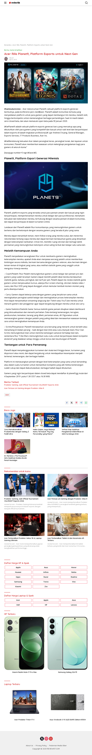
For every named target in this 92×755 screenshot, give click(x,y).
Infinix (46, 572)
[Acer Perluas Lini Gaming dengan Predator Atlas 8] (67, 485)
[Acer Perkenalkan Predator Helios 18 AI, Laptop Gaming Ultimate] (24, 524)
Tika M (11, 58)
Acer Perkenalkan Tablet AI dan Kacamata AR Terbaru (65, 539)
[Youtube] (51, 739)
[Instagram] (46, 739)
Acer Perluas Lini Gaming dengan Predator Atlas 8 (24, 388)
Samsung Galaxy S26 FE (67, 672)
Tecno (46, 582)
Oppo (18, 577)
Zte (46, 586)
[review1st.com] (14, 3)
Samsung (18, 582)
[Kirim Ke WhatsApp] (86, 402)
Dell (18, 605)
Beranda (7, 45)
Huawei (18, 572)
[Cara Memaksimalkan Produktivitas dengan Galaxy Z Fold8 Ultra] (17, 420)
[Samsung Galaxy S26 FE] (67, 643)
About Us (29, 746)
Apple (18, 567)
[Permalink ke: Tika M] (6, 59)
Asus (46, 567)
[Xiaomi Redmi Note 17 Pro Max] (24, 643)
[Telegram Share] (81, 402)
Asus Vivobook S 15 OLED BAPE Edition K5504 (68, 720)
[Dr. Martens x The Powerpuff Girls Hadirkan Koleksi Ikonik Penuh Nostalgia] (17, 446)
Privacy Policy (41, 746)
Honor (73, 567)
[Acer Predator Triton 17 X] (24, 702)
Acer (18, 600)
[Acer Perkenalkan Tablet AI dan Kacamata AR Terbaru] (67, 524)
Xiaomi (18, 586)
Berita (6, 50)
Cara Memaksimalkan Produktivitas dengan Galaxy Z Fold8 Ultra (16, 431)
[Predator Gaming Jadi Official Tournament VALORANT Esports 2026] (24, 485)
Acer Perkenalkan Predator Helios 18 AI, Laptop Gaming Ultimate (23, 539)
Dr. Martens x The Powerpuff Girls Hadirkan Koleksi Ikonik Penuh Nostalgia (15, 458)
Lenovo (74, 605)
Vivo (74, 582)
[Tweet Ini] (71, 402)
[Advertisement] (46, 23)
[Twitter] (42, 739)
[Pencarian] (86, 3)
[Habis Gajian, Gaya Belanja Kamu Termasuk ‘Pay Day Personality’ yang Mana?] (46, 420)
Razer (46, 577)
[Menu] (5, 3)
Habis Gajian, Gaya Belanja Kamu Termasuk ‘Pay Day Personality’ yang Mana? (44, 431)
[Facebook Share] (67, 402)
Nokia (73, 572)
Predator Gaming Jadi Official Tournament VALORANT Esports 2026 (31, 385)
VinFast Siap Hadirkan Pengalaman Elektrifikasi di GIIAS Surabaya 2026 (72, 431)
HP (46, 605)
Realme (74, 577)
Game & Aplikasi (16, 50)
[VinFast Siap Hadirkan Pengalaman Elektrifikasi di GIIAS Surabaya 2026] (75, 420)
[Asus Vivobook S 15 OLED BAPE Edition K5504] (67, 702)
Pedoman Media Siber (58, 746)
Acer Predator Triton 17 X (24, 720)
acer (7, 395)
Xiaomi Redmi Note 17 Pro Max (24, 672)
